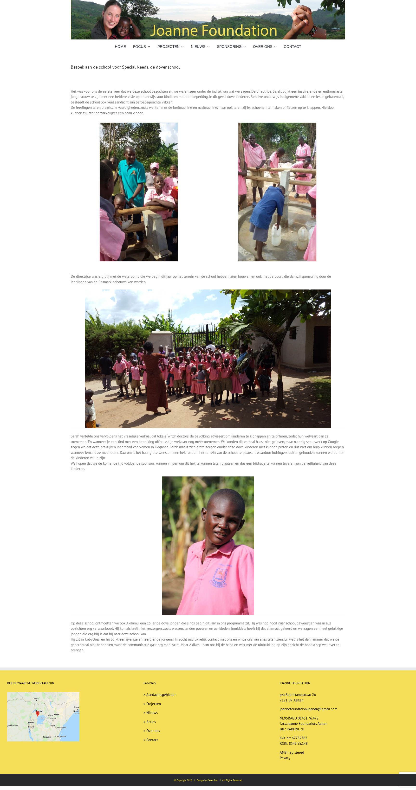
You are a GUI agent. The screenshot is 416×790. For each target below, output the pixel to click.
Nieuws (152, 712)
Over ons (153, 730)
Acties (151, 721)
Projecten (153, 703)
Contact (152, 740)
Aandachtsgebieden (161, 694)
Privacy (285, 758)
